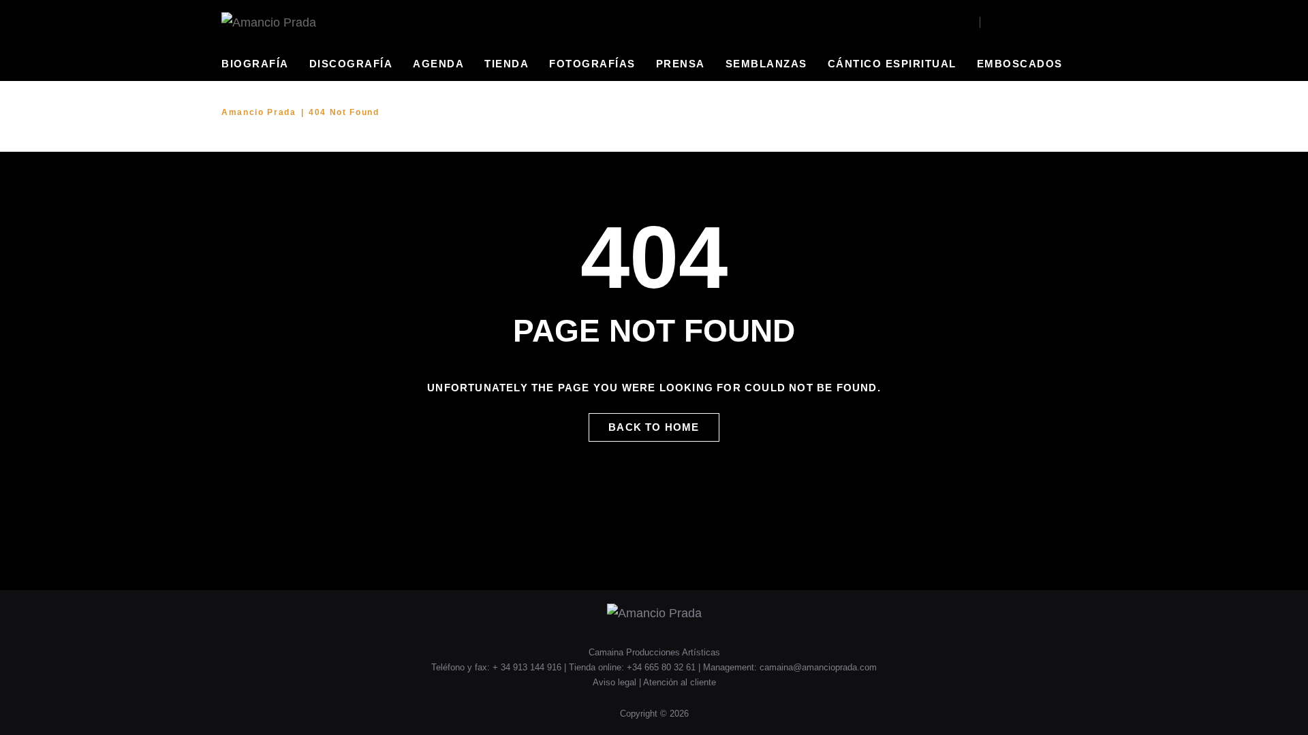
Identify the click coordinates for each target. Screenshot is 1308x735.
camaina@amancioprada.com (818, 667)
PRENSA (680, 63)
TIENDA (506, 63)
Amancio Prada (258, 112)
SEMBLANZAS (766, 63)
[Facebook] (991, 22)
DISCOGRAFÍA (351, 63)
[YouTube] (1010, 22)
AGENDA (438, 63)
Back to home (653, 427)
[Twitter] (1028, 22)
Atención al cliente (679, 682)
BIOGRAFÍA (255, 63)
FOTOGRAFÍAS (592, 63)
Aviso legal (616, 682)
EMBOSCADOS (1020, 63)
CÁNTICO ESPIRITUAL (892, 63)
